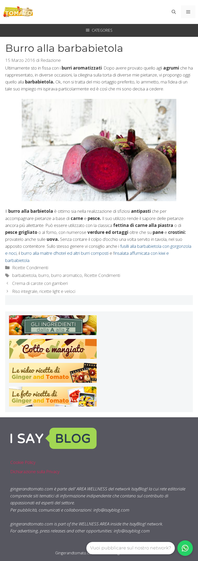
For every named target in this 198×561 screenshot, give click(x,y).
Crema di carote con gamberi (40, 283)
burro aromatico (66, 275)
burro (43, 275)
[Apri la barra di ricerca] (174, 11)
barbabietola (24, 275)
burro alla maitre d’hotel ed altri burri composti (65, 253)
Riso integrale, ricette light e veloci (43, 291)
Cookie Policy (23, 462)
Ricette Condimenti (30, 267)
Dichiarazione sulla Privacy (35, 471)
